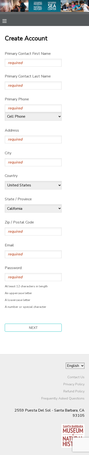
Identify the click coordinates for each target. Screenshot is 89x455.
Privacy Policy (73, 384)
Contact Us (75, 377)
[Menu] (8, 20)
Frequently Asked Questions (62, 398)
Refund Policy (73, 391)
